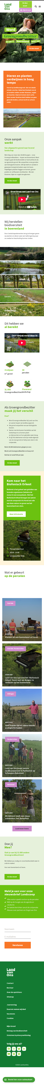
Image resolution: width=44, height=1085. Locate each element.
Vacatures (11, 1014)
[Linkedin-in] (24, 1049)
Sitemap (10, 997)
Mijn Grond (11, 1026)
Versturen (18, 945)
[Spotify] (19, 1054)
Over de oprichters (14, 992)
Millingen (10, 694)
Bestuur (10, 988)
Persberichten (19, 649)
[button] (35, 6)
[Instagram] (14, 1049)
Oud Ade (10, 603)
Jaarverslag (12, 1005)
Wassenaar (11, 785)
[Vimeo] (14, 1054)
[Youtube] (9, 1054)
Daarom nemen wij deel (16, 1009)
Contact (10, 983)
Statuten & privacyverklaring (19, 1035)
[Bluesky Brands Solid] (19, 1049)
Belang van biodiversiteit (17, 1031)
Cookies (10, 1018)
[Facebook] (9, 1049)
